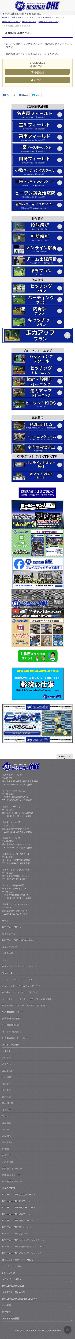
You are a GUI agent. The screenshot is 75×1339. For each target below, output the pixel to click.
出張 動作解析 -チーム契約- (15, 1038)
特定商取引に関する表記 (13, 1292)
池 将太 (5, 1149)
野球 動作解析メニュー (13, 1012)
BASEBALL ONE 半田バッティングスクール (23, 1246)
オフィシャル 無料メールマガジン (18, 1260)
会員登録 (39, 72)
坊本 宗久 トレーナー (12, 1175)
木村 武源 (6, 1077)
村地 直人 (6, 1129)
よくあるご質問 (9, 947)
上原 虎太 (6, 1123)
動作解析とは (8, 934)
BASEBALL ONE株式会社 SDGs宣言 (20, 1299)
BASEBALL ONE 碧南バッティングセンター (23, 1253)
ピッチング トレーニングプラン (17, 979)
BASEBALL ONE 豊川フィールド (17, 1201)
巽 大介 (5, 1116)
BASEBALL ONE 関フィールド (16, 1227)
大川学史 (6, 1051)
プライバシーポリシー (12, 1279)
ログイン (39, 80)
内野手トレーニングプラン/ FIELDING (20, 992)
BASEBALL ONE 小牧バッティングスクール (23, 1240)
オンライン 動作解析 (12, 1031)
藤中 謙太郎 (7, 1103)
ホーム (5, 920)
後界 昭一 (6, 1110)
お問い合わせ (8, 1273)
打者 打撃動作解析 (11, 1025)
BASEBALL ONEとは (12, 927)
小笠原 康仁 (7, 1142)
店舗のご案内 (8, 1188)
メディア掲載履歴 (10, 1318)
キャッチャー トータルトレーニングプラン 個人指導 (26, 999)
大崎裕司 (6, 1057)
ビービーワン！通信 (11, 1266)
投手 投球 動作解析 (11, 1018)
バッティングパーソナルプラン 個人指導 (21, 986)
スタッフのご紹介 (10, 1044)
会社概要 (6, 1305)
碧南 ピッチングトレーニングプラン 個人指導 (23, 1005)
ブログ (5, 960)
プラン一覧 (7, 973)
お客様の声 (7, 953)
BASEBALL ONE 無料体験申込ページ (20, 940)
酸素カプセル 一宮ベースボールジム (19, 966)
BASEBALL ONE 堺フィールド (16, 1233)
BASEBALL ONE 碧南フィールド (17, 1214)
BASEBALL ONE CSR (13, 1286)
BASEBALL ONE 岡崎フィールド (17, 1220)
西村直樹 (6, 1097)
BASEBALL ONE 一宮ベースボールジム (21, 1207)
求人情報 (6, 1312)
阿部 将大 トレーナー (12, 1168)
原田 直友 (6, 1136)
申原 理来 (6, 1155)
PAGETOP (64, 756)
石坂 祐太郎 (7, 1162)
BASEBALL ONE (34, 1330)
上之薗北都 (7, 1070)
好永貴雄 (6, 1064)
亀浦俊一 (6, 1083)
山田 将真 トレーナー (12, 1181)
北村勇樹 (6, 1090)
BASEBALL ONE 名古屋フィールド (18, 1194)
